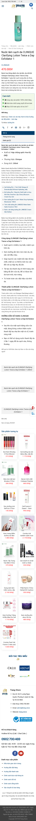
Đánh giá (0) (7, 140)
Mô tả (5, 133)
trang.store (23, 712)
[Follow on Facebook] (19, 1)
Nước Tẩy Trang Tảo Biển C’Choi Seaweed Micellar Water (9, 561)
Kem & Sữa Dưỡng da (16, 48)
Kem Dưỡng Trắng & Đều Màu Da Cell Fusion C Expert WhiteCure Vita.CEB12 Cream (9, 616)
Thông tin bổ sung (9, 137)
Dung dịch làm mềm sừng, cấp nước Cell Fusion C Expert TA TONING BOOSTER (9, 589)
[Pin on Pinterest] (20, 128)
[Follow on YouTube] (21, 1)
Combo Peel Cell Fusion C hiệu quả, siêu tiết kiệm (9, 643)
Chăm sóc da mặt (14, 117)
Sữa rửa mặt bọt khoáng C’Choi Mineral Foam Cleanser (9, 480)
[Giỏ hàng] (31, 5)
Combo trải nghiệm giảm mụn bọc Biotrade (26, 534)
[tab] (18, 133)
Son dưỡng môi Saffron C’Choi (9, 507)
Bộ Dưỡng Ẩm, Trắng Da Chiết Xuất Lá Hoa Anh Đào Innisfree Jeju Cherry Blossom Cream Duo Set (17, 194)
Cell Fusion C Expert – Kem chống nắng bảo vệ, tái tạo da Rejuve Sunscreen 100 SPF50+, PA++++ (26, 507)
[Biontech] (24, 676)
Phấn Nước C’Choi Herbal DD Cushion (26, 589)
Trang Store (23, 819)
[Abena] (24, 668)
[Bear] (11, 676)
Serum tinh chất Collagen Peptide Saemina (27, 480)
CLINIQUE (5, 65)
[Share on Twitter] (12, 128)
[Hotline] (33, 408)
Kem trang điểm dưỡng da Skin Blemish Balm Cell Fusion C (9, 534)
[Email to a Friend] (16, 128)
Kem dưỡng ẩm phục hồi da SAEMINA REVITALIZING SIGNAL (26, 616)
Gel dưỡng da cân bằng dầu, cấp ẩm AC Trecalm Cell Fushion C (26, 453)
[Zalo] (33, 413)
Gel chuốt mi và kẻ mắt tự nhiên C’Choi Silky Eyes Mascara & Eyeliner (27, 561)
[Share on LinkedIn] (28, 128)
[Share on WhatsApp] (3, 128)
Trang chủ (4, 46)
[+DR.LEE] (11, 668)
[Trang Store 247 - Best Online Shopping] (18, 6)
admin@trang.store (23, 708)
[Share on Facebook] (8, 128)
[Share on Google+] (24, 128)
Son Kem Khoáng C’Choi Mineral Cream (9, 453)
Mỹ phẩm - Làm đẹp (17, 46)
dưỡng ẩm (10, 122)
